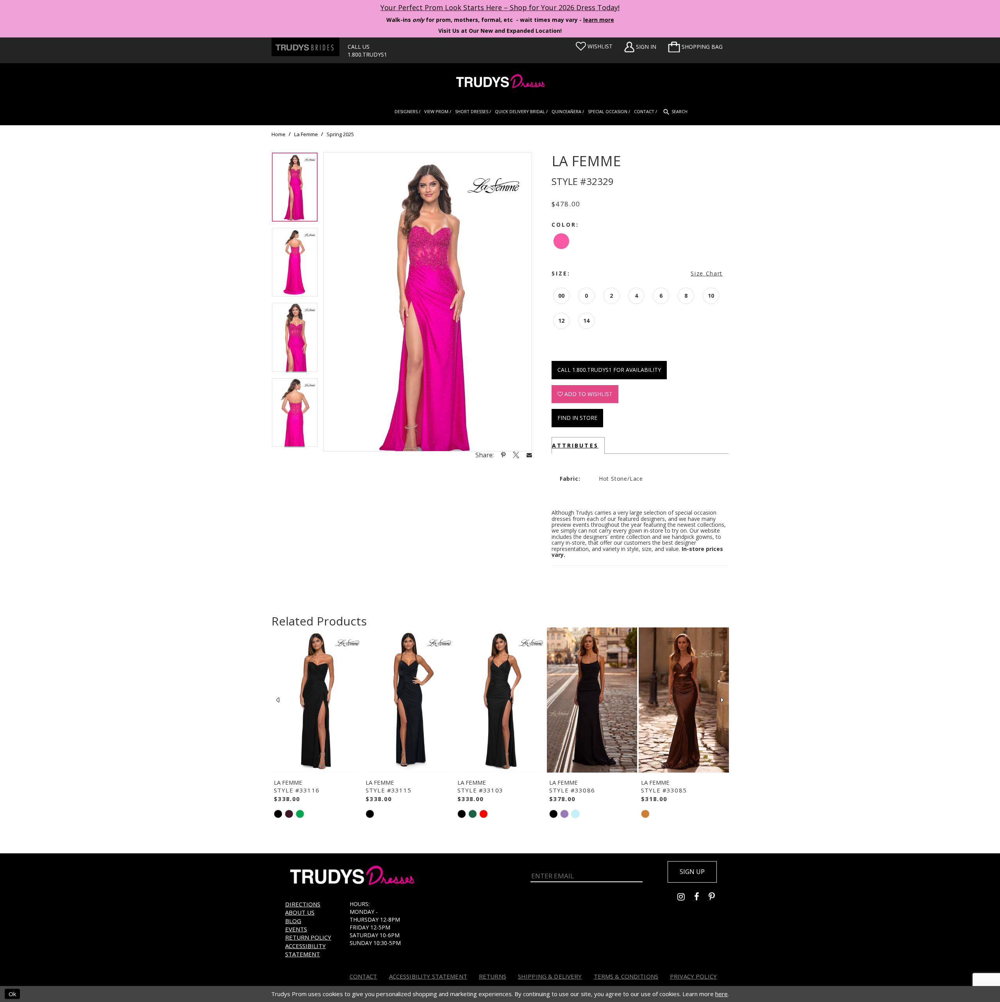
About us (299, 912)
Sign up (692, 871)
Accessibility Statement (305, 950)
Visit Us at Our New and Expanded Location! (500, 30)
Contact (363, 976)
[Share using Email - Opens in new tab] (529, 454)
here (721, 994)
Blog (293, 921)
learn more (598, 19)
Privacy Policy (693, 976)
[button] (695, 46)
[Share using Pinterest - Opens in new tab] (503, 454)
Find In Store (577, 417)
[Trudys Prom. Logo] (500, 82)
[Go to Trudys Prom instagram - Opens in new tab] (685, 897)
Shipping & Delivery (550, 976)
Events (296, 929)
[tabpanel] (294, 189)
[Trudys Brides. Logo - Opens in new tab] (305, 46)
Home (278, 134)
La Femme (306, 134)
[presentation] (316, 700)
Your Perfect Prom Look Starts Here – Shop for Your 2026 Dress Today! (500, 7)
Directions (302, 904)
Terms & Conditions (626, 976)
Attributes (575, 445)
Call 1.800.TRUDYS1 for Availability (609, 369)
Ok (12, 994)
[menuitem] (695, 46)
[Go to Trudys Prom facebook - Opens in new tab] (701, 897)
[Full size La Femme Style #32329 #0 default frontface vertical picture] (428, 302)
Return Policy (308, 937)
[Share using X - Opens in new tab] (516, 454)
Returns (492, 976)
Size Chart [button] (707, 273)
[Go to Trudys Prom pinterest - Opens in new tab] (716, 897)
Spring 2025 (340, 134)
